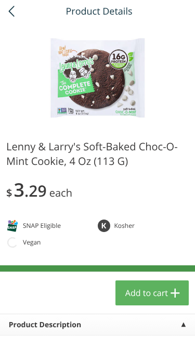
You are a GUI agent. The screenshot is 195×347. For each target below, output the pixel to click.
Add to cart (146, 293)
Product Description (45, 325)
